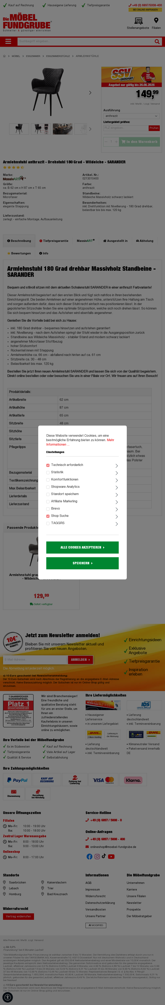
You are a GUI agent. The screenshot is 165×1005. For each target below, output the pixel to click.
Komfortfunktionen (64, 479)
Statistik (57, 472)
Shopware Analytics (65, 487)
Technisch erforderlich (67, 465)
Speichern (81, 563)
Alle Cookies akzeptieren (81, 547)
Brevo (55, 508)
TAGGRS (58, 523)
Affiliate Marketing (64, 501)
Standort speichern (65, 494)
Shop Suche (60, 516)
